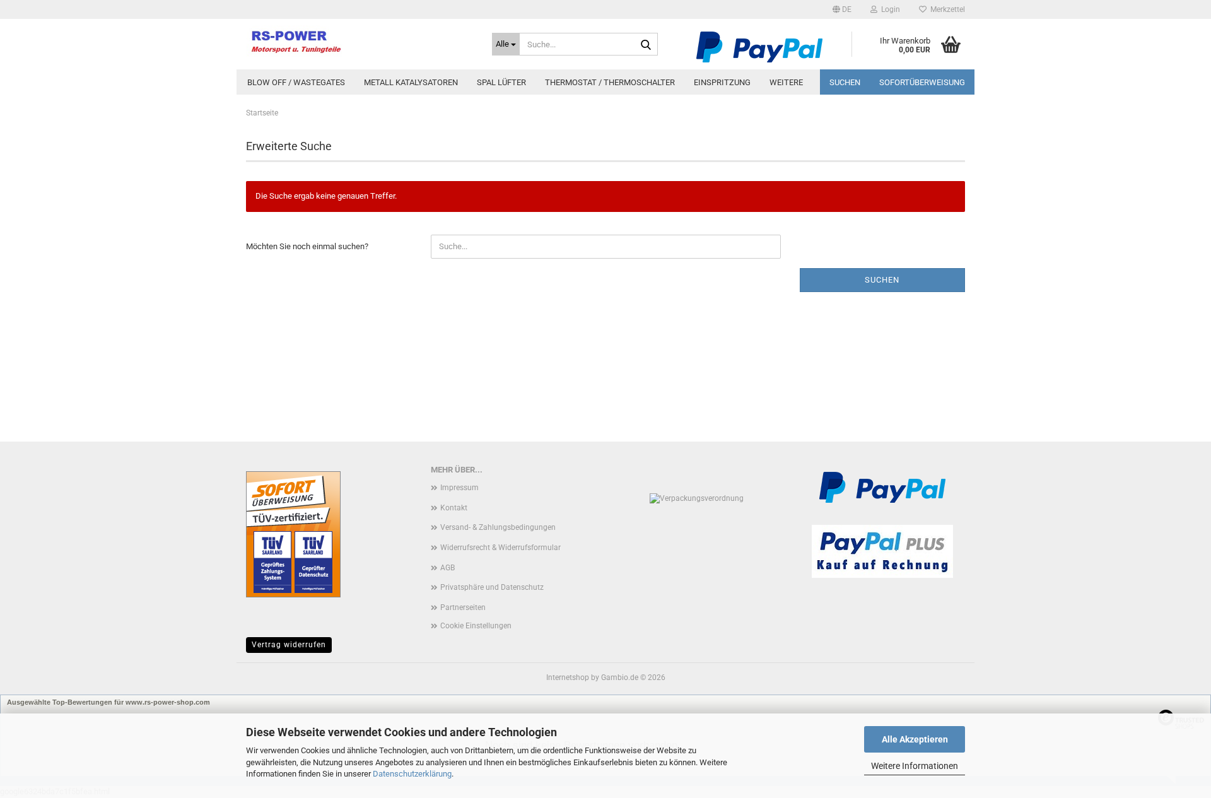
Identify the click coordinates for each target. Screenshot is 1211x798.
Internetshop (567, 677)
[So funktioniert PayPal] (759, 46)
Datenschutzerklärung (412, 773)
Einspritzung (722, 82)
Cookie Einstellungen (476, 625)
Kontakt (453, 507)
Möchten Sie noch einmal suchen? (307, 246)
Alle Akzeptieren (915, 739)
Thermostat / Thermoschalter (610, 82)
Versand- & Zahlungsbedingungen (498, 527)
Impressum (459, 487)
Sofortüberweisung (922, 82)
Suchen (844, 82)
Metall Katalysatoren (411, 82)
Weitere (786, 82)
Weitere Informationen (914, 766)
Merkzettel (946, 9)
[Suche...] (646, 44)
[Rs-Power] (359, 41)
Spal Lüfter (501, 82)
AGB (447, 567)
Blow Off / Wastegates (296, 82)
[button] (842, 9)
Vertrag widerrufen (289, 644)
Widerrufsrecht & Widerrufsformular (500, 547)
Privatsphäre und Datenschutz (492, 587)
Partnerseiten (463, 607)
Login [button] (888, 9)
